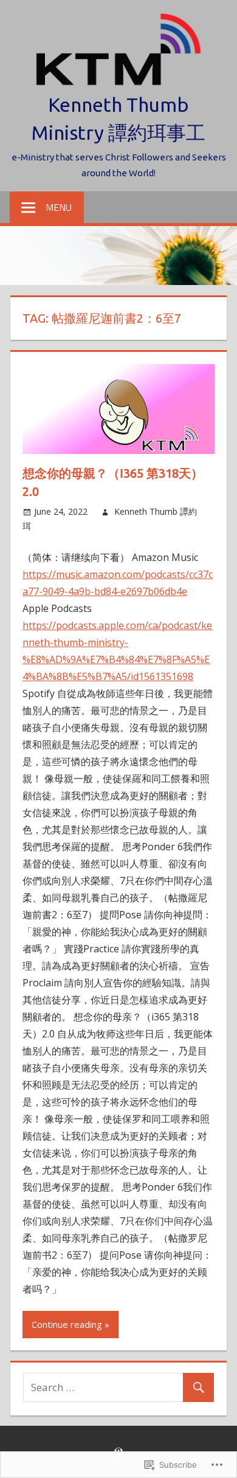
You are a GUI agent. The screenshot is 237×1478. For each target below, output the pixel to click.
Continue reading (67, 1324)
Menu (59, 207)
